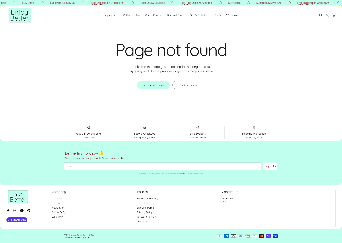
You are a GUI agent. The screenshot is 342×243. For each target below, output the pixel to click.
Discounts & (149, 2)
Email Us (226, 201)
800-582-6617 (228, 198)
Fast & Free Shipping (88, 133)
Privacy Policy (144, 212)
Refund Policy (144, 203)
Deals (24, 2)
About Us (57, 198)
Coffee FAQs (59, 212)
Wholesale (57, 217)
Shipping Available (193, 2)
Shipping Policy (145, 207)
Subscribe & (59, 2)
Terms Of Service (146, 217)
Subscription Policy (147, 198)
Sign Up (270, 166)
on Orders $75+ (104, 2)
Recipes (56, 203)
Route (259, 137)
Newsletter (58, 207)
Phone (195, 137)
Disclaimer (142, 221)
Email (203, 137)
